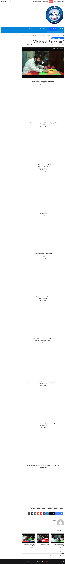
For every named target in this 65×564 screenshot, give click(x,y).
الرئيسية (61, 35)
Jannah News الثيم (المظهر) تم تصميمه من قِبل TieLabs (35, 561)
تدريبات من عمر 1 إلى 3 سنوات (40, 35)
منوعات (19, 28)
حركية (43, 508)
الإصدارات (39, 28)
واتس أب (25, 28)
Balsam (60, 44)
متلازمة (32, 508)
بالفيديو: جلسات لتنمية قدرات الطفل (53, 35)
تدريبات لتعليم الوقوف (45, 544)
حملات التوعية (31, 28)
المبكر (55, 508)
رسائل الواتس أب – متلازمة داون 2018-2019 (40, 1)
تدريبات (49, 508)
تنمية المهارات (53, 28)
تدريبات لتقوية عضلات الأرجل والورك (59, 545)
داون (38, 508)
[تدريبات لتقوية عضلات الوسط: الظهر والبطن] (28, 538)
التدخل (61, 508)
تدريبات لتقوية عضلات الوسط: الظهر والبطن (29, 545)
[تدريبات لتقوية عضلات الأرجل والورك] (57, 538)
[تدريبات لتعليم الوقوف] (43, 538)
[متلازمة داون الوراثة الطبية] (54, 14)
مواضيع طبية (45, 28)
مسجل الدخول (56, 555)
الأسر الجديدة (60, 28)
